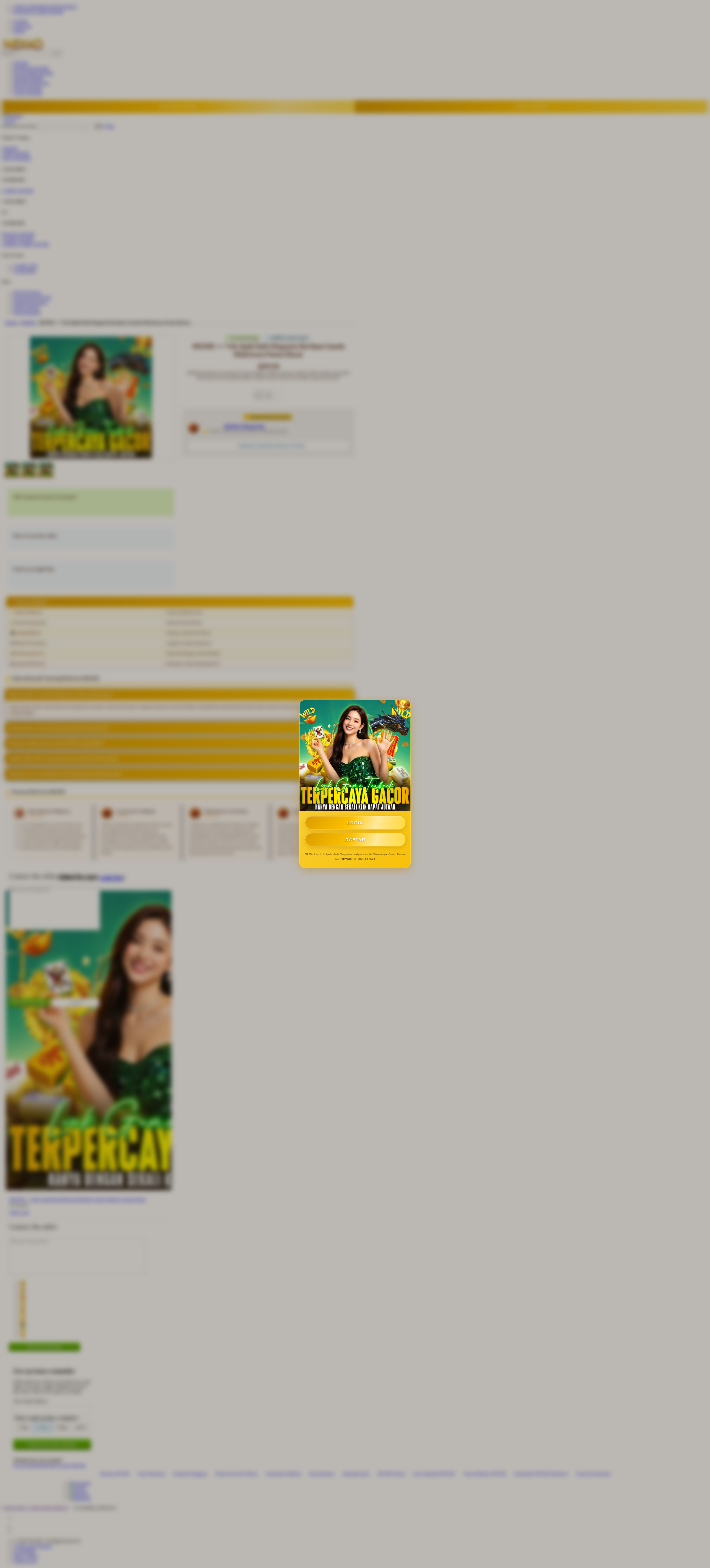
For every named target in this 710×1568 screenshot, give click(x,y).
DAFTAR (355, 839)
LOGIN (355, 822)
